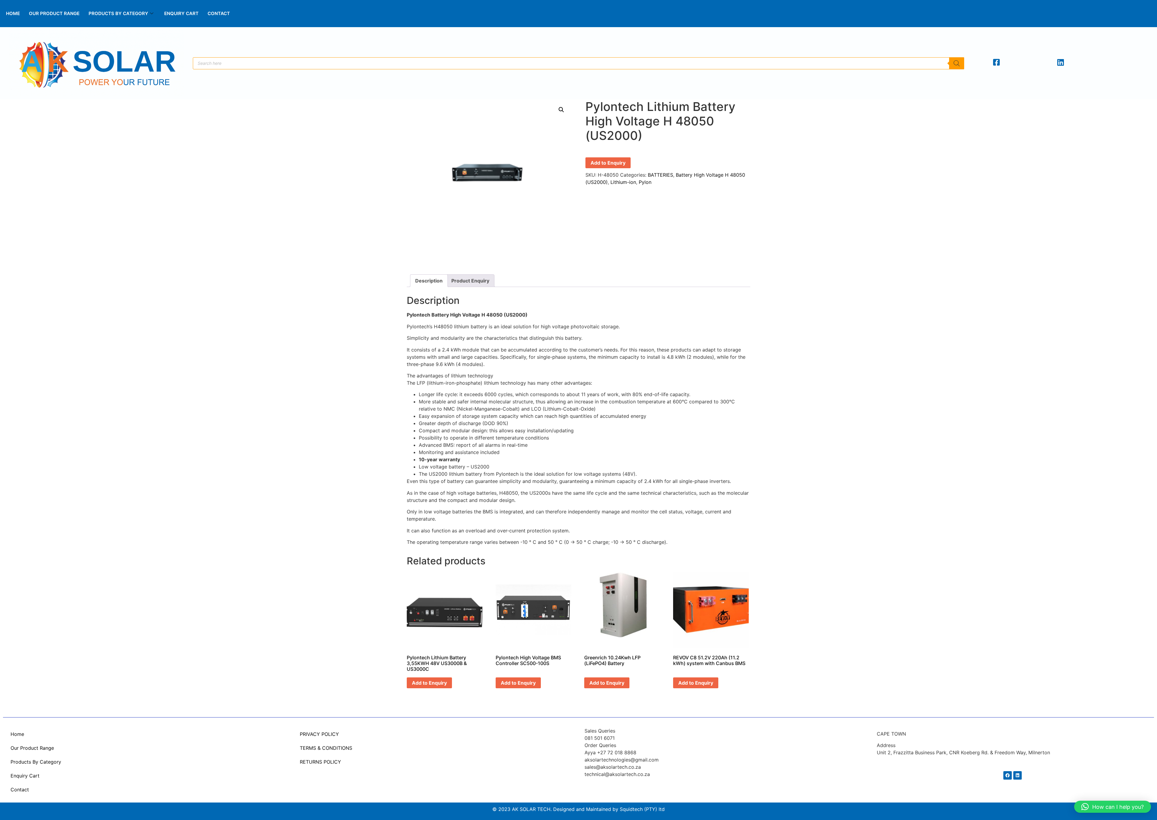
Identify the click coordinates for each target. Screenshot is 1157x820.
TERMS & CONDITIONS (326, 748)
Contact (219, 13)
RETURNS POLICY (320, 762)
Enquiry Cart (181, 13)
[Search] (956, 63)
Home (13, 13)
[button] (561, 109)
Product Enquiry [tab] (470, 281)
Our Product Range (54, 13)
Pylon (645, 182)
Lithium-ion (623, 182)
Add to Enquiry (608, 163)
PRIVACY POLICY (319, 734)
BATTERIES (660, 175)
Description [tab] (429, 281)
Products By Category (118, 13)
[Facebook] (1007, 775)
